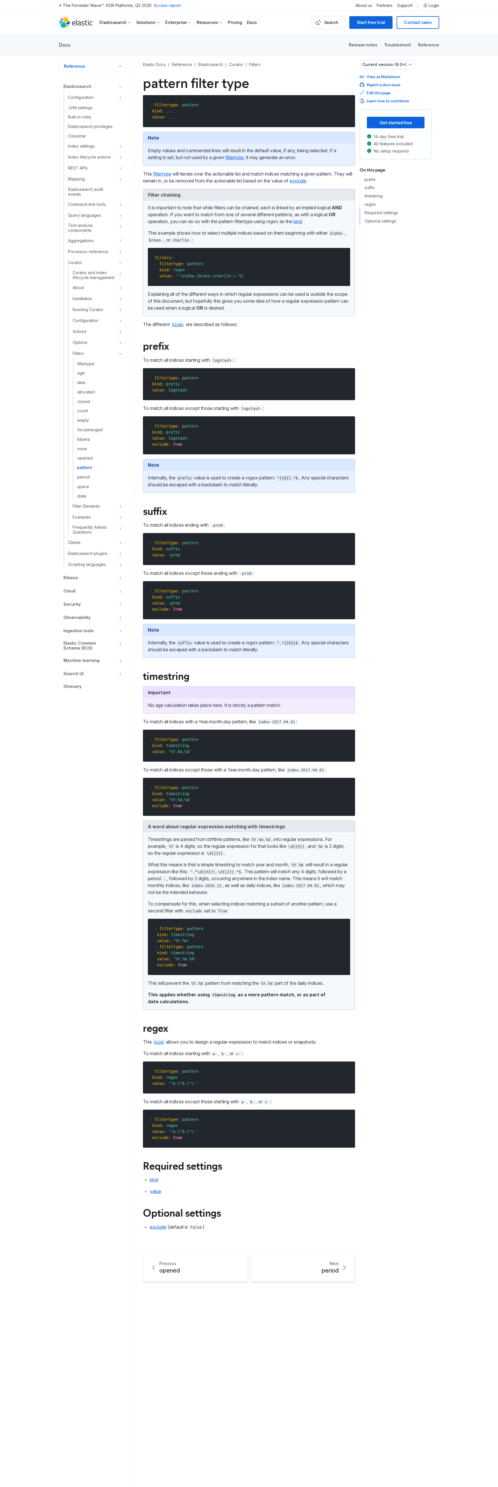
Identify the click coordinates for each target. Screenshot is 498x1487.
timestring (166, 675)
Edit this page (379, 92)
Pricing (235, 22)
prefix (156, 345)
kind (297, 221)
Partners (385, 5)
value (155, 1191)
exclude (298, 181)
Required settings (182, 1165)
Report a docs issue (383, 84)
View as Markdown (383, 76)
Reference (428, 45)
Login (434, 5)
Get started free (396, 122)
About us (363, 5)
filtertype (234, 157)
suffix (155, 510)
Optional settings (182, 1212)
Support (404, 5)
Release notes (363, 45)
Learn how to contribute (388, 100)
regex (155, 1027)
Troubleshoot (397, 45)
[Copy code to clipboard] (346, 105)
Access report (167, 5)
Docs (252, 22)
